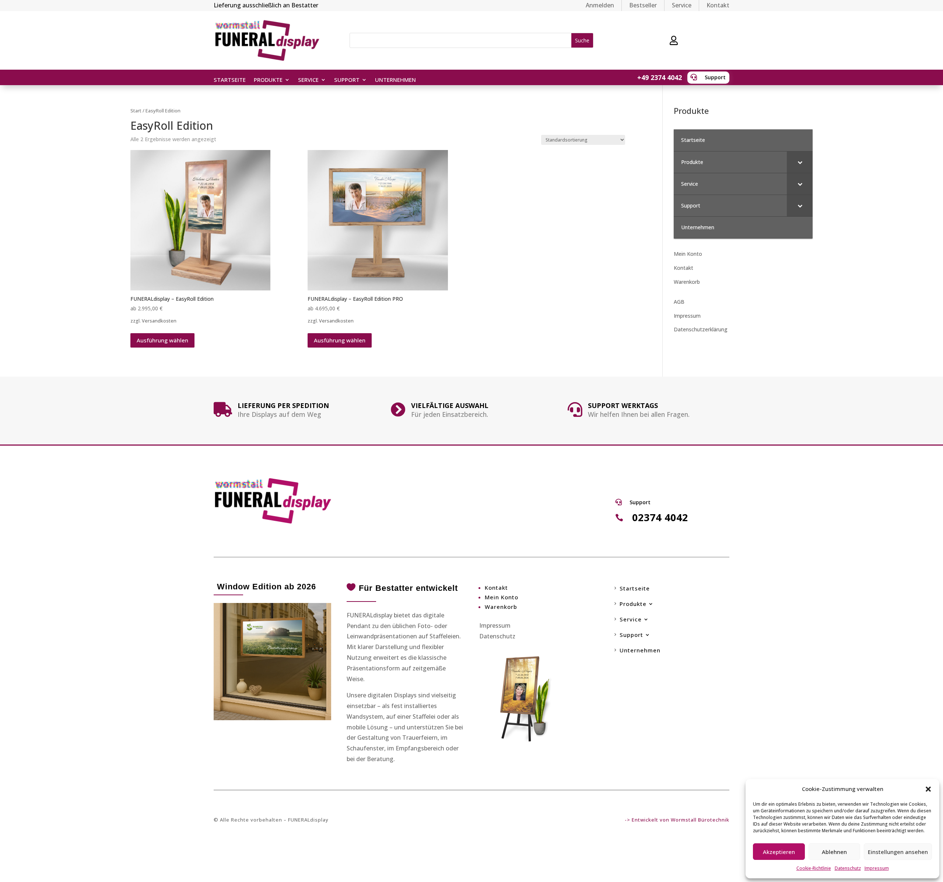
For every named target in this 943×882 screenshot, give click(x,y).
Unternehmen (395, 80)
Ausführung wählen (162, 340)
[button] (928, 789)
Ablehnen (834, 851)
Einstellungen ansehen (898, 851)
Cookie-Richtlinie (813, 868)
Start (135, 110)
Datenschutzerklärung (701, 329)
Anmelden (600, 5)
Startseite (230, 80)
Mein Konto (688, 253)
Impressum (877, 868)
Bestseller (643, 5)
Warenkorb (687, 281)
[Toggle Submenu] (800, 162)
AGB (679, 301)
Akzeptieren (779, 851)
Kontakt (718, 5)
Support (715, 77)
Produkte (268, 80)
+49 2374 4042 (659, 77)
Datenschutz (848, 868)
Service (681, 5)
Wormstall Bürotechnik (700, 819)
